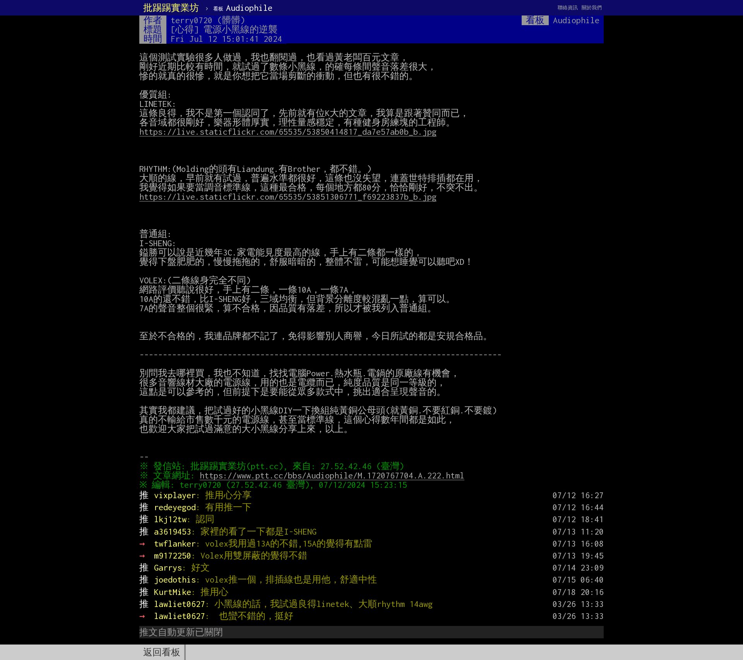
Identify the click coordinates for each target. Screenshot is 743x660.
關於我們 (592, 7)
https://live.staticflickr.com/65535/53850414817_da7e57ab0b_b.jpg (288, 132)
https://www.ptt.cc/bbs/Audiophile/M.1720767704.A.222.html (332, 475)
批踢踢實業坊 (171, 8)
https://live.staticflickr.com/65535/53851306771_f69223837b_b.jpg (288, 197)
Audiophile (242, 8)
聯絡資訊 (568, 7)
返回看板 (161, 652)
